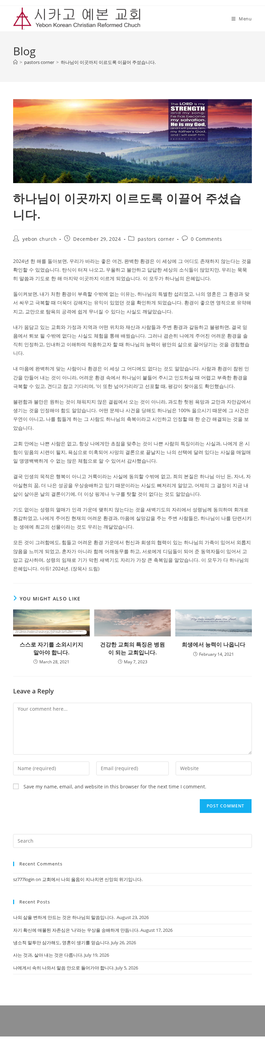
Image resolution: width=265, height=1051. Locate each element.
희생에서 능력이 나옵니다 (213, 644)
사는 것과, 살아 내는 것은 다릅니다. (48, 955)
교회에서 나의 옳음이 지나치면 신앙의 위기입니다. (92, 879)
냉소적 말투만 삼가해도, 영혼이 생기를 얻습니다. (61, 942)
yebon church (39, 239)
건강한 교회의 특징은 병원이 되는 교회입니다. (132, 648)
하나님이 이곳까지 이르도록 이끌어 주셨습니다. (108, 62)
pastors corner (156, 239)
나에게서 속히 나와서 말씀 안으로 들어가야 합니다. (64, 968)
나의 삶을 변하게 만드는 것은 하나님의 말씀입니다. (64, 917)
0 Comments (206, 239)
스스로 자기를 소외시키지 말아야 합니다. (51, 648)
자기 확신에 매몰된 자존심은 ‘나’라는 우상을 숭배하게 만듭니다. (76, 930)
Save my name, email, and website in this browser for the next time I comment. (114, 786)
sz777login (24, 879)
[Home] (15, 62)
